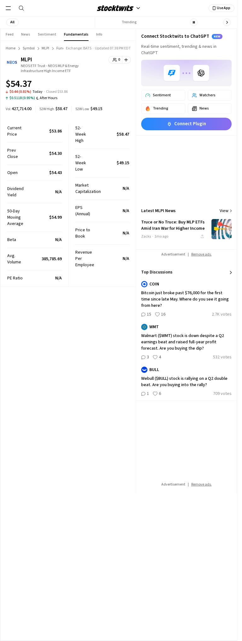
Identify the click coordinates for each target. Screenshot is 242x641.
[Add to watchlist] (126, 60)
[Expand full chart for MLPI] (113, 85)
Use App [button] (223, 8)
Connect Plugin (190, 124)
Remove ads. (201, 254)
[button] (12, 22)
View (224, 211)
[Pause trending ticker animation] (194, 22)
